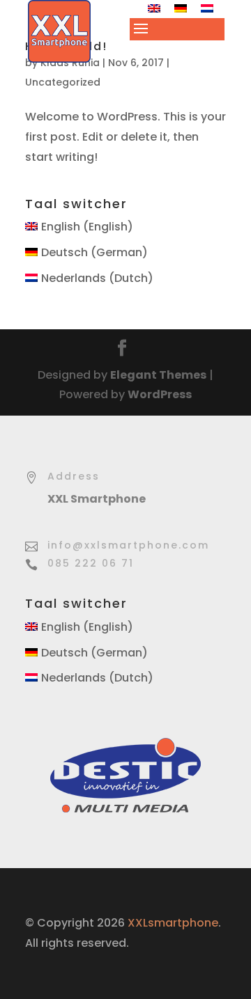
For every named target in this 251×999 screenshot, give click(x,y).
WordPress (160, 394)
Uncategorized (62, 82)
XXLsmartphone (173, 923)
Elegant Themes (158, 375)
